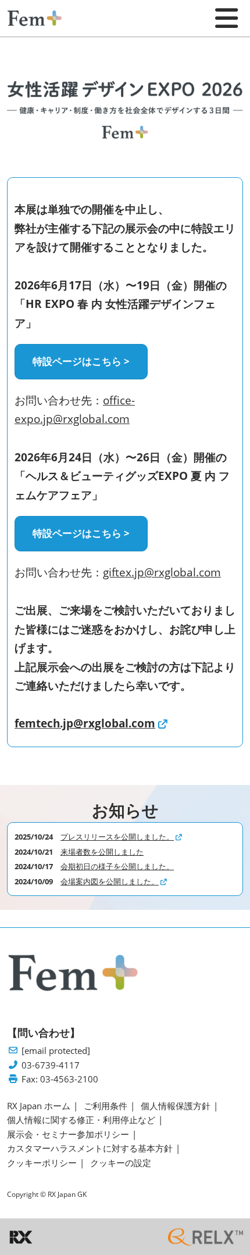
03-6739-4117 (51, 1065)
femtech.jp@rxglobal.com (85, 723)
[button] (81, 361)
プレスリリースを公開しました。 (117, 836)
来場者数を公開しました (102, 852)
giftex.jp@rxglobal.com (162, 572)
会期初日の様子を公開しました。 (117, 866)
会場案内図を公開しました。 (109, 881)
